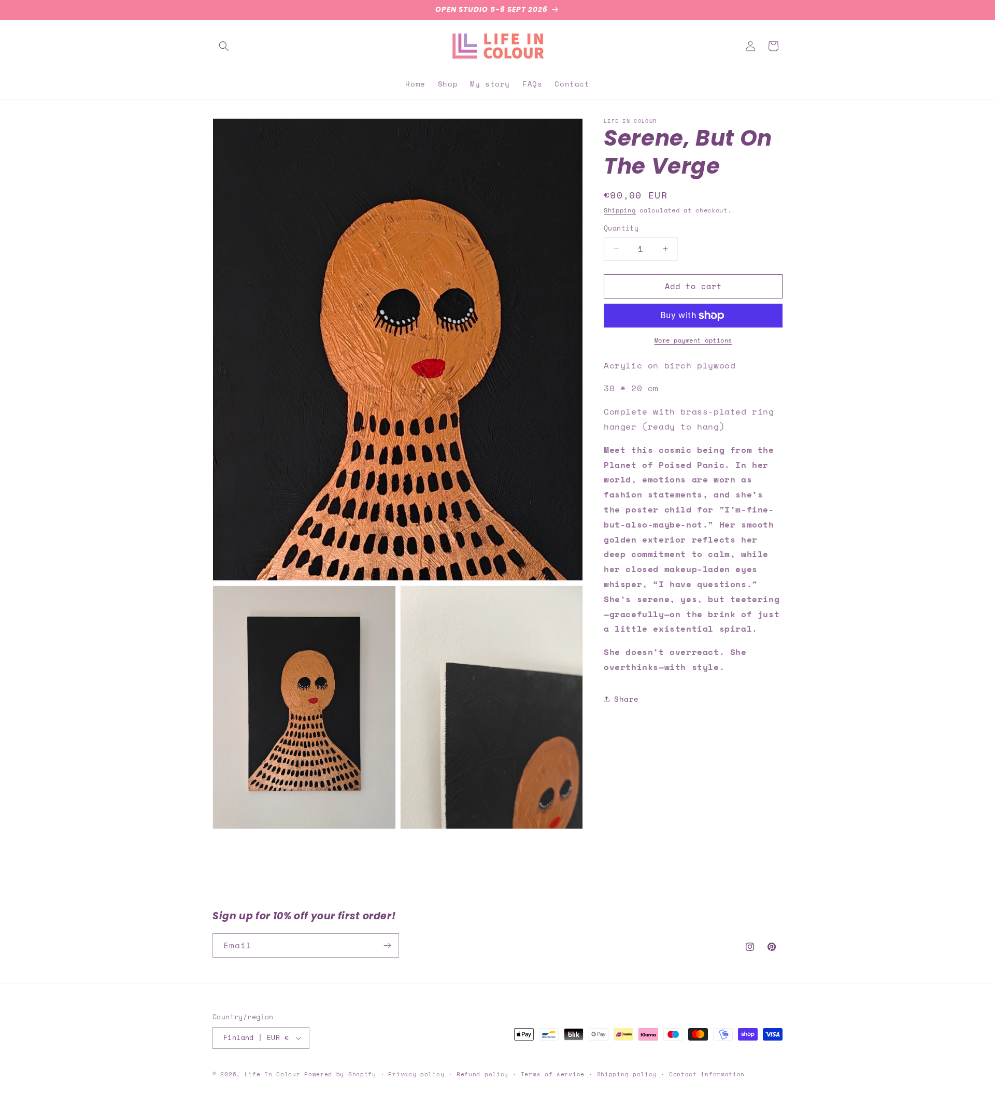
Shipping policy (627, 1074)
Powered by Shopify (340, 1074)
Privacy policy (416, 1074)
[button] (223, 46)
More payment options (693, 340)
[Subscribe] (387, 945)
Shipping (620, 210)
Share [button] (626, 698)
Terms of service (553, 1074)
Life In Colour (273, 1074)
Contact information (707, 1074)
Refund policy (482, 1074)
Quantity (621, 228)
